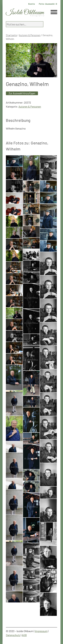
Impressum (41, 631)
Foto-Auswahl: (48, 3)
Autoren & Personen (29, 35)
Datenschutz (13, 635)
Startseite (11, 35)
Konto (31, 3)
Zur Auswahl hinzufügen (22, 93)
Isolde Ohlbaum (25, 12)
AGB (24, 635)
